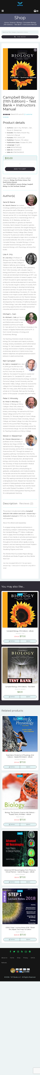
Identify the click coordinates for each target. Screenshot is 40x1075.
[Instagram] (18, 951)
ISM (11, 186)
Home (6, 22)
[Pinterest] (30, 951)
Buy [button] (29, 641)
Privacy (25, 957)
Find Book (21, 36)
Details (13, 641)
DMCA (33, 957)
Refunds (4, 962)
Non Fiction (18, 180)
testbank (22, 186)
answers (19, 184)
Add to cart (20, 169)
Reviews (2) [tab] (26, 503)
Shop (18, 957)
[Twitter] (14, 951)
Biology (19, 22)
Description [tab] (10, 503)
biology (24, 184)
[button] (35, 50)
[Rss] (22, 951)
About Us (4, 957)
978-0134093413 (11, 184)
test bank (16, 186)
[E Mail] (26, 951)
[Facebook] (10, 951)
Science (12, 22)
